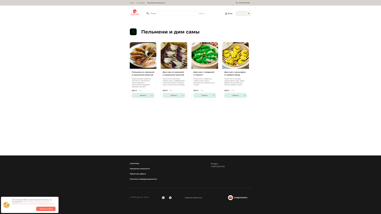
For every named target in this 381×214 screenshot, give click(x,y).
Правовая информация (193, 198)
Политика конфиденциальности (143, 179)
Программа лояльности (140, 169)
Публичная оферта (138, 174)
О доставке (141, 3)
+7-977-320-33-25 (244, 3)
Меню (132, 3)
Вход (230, 13)
